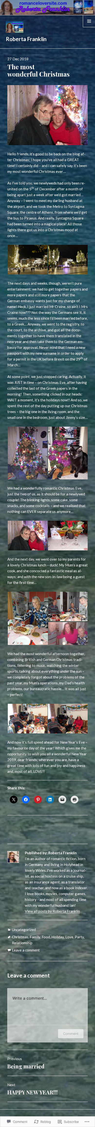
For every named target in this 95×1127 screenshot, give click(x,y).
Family (35, 937)
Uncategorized (24, 929)
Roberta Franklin (26, 39)
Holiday (57, 937)
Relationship (22, 943)
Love (69, 937)
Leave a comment (26, 950)
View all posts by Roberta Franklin (52, 911)
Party (79, 937)
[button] (27, 259)
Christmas (20, 937)
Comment (70, 1033)
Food (46, 937)
